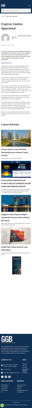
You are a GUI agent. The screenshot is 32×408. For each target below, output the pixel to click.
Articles (2, 16)
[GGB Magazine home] (3, 6)
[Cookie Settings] (2, 405)
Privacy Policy (16, 402)
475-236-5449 (7, 369)
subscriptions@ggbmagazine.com (12, 372)
